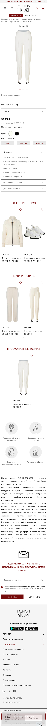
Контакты (7, 670)
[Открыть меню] (5, 8)
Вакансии (7, 675)
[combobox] (23, 111)
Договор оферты (10, 654)
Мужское (30, 15)
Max (8, 143)
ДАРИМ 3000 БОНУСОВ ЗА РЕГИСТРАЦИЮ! (23, 1)
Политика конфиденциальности (17, 685)
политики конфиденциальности (33, 587)
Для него (34, 597)
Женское (16, 15)
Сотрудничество (10, 680)
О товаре (7, 152)
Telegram (23, 143)
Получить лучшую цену (12, 127)
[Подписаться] (42, 580)
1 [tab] (23, 264)
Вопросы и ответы (11, 665)
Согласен (33, 718)
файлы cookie (11, 716)
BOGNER (23, 26)
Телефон (39, 143)
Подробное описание (12, 182)
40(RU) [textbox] (6, 111)
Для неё (12, 597)
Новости (6, 659)
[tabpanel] (23, 57)
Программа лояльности (13, 649)
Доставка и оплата (11, 188)
